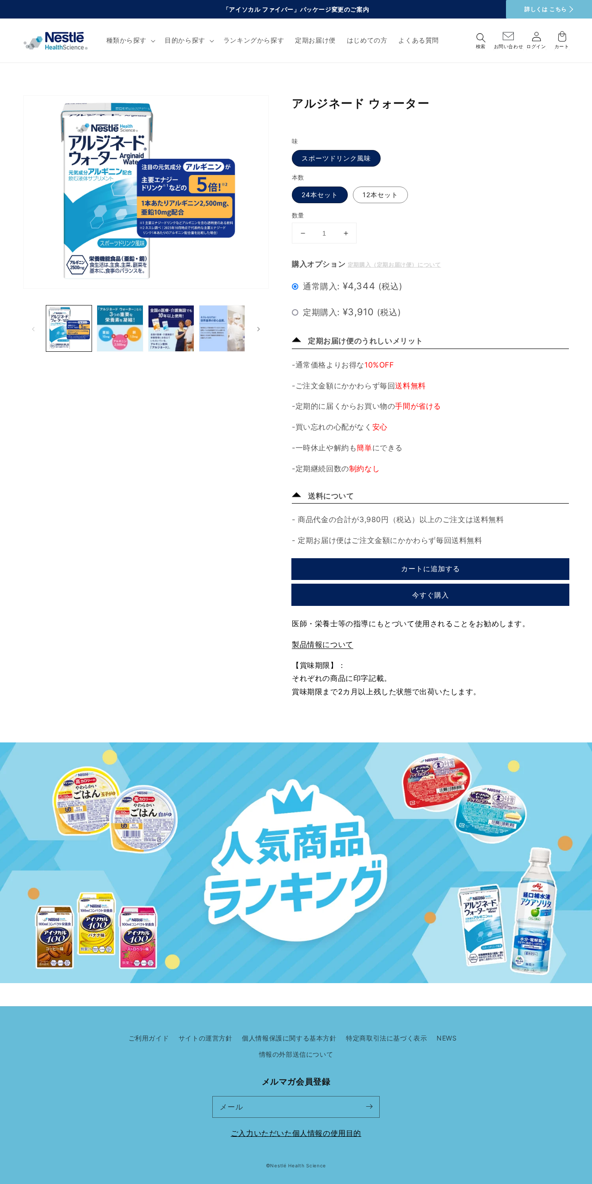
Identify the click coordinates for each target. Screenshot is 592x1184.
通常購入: (352, 286)
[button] (130, 40)
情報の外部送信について (296, 1054)
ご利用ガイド (149, 1038)
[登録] (369, 1107)
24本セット (320, 195)
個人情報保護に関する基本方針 (289, 1038)
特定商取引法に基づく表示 (386, 1038)
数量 (298, 215)
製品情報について (322, 644)
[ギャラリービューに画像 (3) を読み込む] (171, 328)
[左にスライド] (33, 328)
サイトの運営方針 (206, 1038)
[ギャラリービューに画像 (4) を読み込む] (222, 328)
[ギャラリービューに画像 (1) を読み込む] (69, 328)
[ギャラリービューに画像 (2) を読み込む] (120, 328)
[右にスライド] (258, 328)
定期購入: (352, 312)
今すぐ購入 (430, 595)
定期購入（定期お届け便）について (394, 264)
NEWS (446, 1038)
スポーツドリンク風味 (336, 158)
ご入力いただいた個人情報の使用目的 (296, 1133)
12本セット (380, 195)
